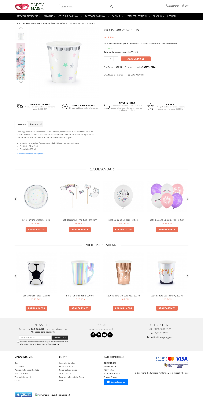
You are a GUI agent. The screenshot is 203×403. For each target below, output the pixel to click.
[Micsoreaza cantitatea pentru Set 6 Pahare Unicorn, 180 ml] (106, 58)
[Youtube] (104, 334)
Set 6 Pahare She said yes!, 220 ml (123, 295)
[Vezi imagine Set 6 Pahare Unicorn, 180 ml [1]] (21, 49)
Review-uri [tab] (36, 124)
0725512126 (161, 333)
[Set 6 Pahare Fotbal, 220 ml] (36, 272)
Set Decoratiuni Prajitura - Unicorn (80, 219)
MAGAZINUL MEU (24, 356)
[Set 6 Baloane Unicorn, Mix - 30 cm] (167, 196)
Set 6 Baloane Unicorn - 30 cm (123, 219)
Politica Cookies (21, 373)
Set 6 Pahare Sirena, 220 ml (80, 295)
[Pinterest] (98, 334)
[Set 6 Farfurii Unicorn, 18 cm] (36, 196)
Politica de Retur (66, 366)
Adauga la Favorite (114, 74)
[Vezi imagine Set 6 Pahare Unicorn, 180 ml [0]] (21, 36)
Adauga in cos (136, 58)
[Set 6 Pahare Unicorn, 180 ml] (64, 62)
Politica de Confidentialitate (47, 344)
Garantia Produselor (68, 370)
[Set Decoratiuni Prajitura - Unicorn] (80, 196)
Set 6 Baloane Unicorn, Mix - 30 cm (167, 219)
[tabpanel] (64, 62)
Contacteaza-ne (118, 382)
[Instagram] (110, 334)
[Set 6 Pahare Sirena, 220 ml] (80, 272)
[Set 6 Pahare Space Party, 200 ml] (167, 272)
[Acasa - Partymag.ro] (29, 6)
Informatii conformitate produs (30, 153)
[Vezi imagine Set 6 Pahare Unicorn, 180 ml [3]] (21, 74)
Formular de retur (67, 363)
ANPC (61, 380)
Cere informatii (137, 74)
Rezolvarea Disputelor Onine (71, 377)
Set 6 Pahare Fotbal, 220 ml (36, 295)
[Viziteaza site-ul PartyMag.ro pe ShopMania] (23, 394)
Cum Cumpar (65, 373)
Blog (16, 363)
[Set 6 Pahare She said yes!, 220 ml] (123, 272)
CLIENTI (63, 356)
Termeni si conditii (23, 377)
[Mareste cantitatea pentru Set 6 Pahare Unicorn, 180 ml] (116, 58)
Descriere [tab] (21, 124)
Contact (18, 380)
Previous (21, 28)
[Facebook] (93, 334)
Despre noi (19, 366)
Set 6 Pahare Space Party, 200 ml (167, 295)
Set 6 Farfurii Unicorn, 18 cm (36, 219)
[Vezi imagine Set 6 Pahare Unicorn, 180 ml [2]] (21, 61)
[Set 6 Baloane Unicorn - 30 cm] (123, 196)
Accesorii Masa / (51, 23)
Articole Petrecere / (32, 23)
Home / (18, 23)
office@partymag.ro (161, 337)
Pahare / (64, 23)
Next (21, 82)
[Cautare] (111, 6)
